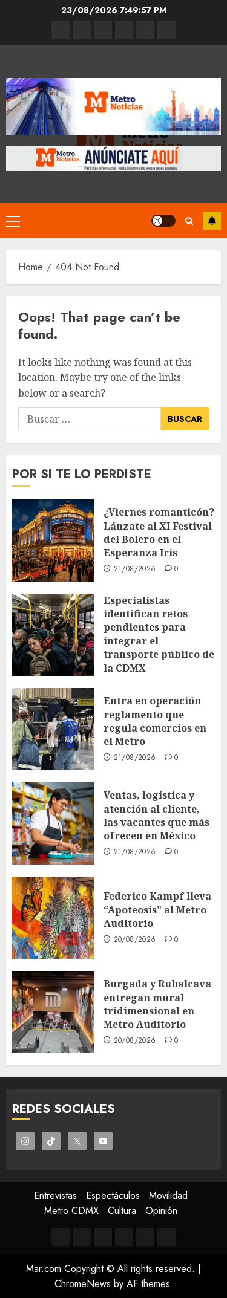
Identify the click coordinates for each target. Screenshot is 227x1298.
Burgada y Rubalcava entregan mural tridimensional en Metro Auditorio (157, 1004)
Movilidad (168, 1195)
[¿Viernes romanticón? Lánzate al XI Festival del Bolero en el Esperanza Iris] (53, 540)
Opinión (161, 1211)
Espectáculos (113, 1195)
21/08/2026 (135, 569)
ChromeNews (82, 1284)
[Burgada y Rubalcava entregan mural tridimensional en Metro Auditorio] (53, 1012)
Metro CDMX (71, 1211)
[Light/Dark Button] (163, 221)
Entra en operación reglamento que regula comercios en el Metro (155, 721)
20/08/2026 (135, 940)
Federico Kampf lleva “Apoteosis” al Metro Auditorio (157, 909)
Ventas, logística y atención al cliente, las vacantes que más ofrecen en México (156, 815)
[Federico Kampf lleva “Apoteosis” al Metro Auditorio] (53, 918)
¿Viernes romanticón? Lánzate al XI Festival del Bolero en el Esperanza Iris (159, 532)
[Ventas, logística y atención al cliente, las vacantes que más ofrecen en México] (53, 823)
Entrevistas (55, 1195)
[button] (13, 220)
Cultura (122, 1211)
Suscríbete (212, 221)
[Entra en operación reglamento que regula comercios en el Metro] (53, 729)
